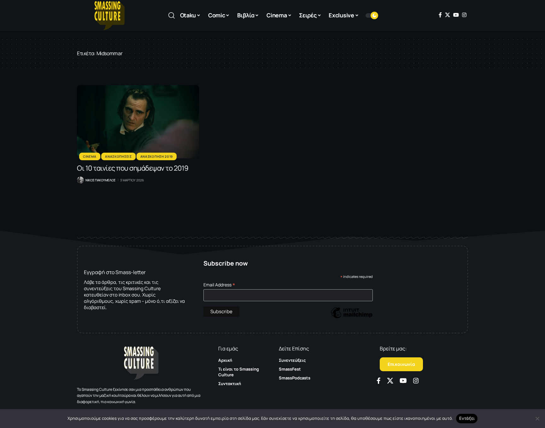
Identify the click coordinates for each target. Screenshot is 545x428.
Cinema (90, 156)
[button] (171, 15)
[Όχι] (537, 418)
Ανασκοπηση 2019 (156, 156)
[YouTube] (456, 14)
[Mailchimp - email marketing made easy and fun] (352, 317)
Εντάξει (467, 418)
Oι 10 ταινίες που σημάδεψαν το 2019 (133, 168)
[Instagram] (464, 14)
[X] (447, 14)
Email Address (219, 284)
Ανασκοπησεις (118, 156)
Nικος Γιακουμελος (100, 180)
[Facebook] (440, 14)
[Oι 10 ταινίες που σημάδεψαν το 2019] (138, 121)
